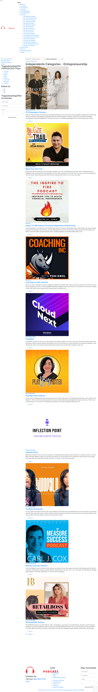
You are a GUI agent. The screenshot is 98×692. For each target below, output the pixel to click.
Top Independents (25, 11)
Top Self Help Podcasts (29, 42)
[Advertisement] (49, 650)
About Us (22, 49)
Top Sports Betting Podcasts (31, 44)
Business (6, 81)
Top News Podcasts (28, 30)
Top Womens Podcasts (29, 25)
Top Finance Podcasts (29, 19)
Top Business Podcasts (29, 16)
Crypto (6, 73)
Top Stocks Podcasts (29, 45)
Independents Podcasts (59, 677)
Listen (30, 121)
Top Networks (24, 7)
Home (54, 670)
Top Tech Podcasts (28, 31)
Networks (55, 674)
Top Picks (23, 14)
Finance (6, 83)
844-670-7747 (40, 679)
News (5, 76)
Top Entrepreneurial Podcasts (31, 35)
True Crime (7, 80)
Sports (6, 74)
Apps (54, 675)
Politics (6, 78)
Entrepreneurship (30, 110)
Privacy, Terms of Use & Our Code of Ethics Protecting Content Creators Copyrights (61, 690)
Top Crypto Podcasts (29, 33)
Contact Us (56, 683)
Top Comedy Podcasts (29, 21)
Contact (22, 52)
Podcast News (24, 47)
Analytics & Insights (58, 687)
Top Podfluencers (25, 13)
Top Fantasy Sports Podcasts (31, 37)
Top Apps (23, 9)
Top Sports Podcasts (29, 28)
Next (30, 634)
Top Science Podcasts (29, 40)
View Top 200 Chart (31, 61)
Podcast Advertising (25, 50)
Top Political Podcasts (29, 38)
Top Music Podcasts (28, 23)
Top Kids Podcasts (28, 26)
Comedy (6, 71)
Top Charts (23, 6)
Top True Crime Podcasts (30, 18)
